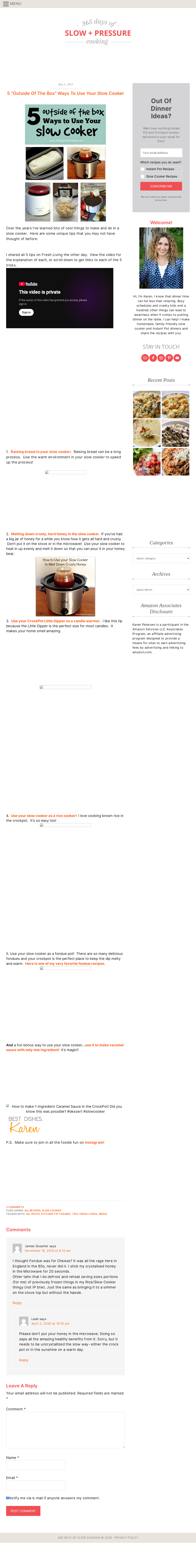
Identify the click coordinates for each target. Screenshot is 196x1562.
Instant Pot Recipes (160, 169)
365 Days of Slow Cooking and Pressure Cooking (98, 32)
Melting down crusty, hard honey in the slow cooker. (55, 534)
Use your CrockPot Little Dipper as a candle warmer (55, 621)
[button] (161, 169)
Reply (17, 1303)
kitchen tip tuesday (56, 1213)
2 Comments (15, 1207)
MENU (15, 3)
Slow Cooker (51, 1210)
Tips (75, 1213)
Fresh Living (88, 1213)
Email (12, 1478)
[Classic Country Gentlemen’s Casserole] (147, 404)
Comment (16, 1409)
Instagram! (95, 1142)
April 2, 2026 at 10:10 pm (50, 1323)
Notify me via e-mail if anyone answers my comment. (54, 1498)
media (103, 1213)
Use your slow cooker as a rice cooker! (44, 816)
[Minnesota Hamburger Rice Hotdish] (175, 433)
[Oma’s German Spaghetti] (175, 462)
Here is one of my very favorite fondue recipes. (65, 963)
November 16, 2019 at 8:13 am (48, 1251)
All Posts (33, 1213)
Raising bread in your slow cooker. (41, 452)
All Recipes (32, 1210)
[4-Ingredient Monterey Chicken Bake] (147, 462)
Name (12, 1457)
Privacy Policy (126, 1537)
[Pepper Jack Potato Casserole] (175, 404)
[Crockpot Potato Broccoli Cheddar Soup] (147, 433)
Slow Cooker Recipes (161, 176)
